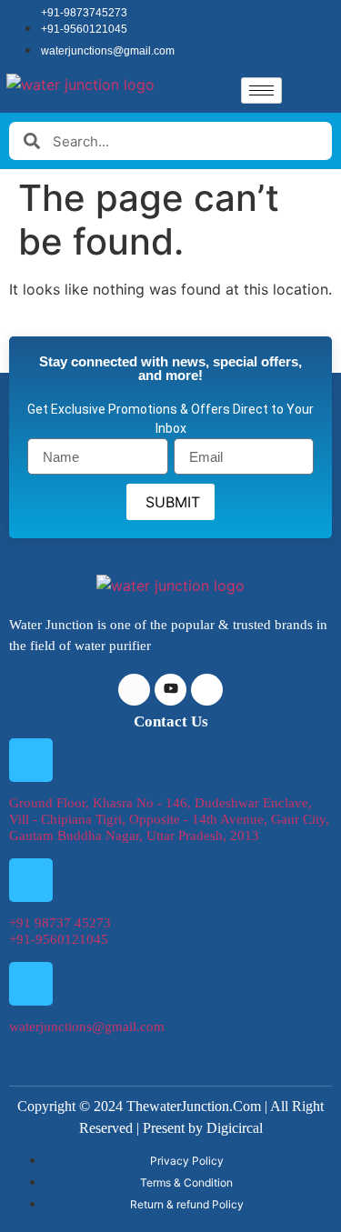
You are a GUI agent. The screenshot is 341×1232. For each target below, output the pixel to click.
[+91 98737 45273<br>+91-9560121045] (31, 880)
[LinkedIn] (170, 690)
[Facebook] (134, 690)
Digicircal (234, 1128)
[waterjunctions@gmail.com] (31, 984)
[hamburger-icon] (261, 90)
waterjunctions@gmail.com (87, 1026)
